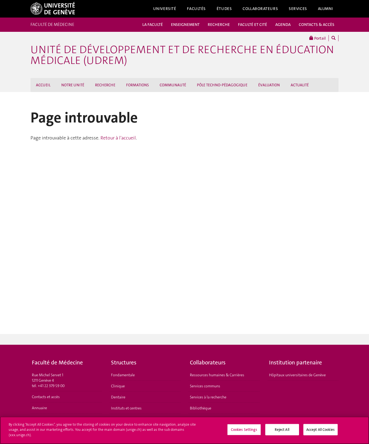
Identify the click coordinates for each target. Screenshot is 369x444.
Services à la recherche (208, 397)
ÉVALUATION (269, 85)
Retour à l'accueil (118, 138)
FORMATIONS (137, 85)
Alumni (325, 8)
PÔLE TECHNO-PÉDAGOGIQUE (222, 85)
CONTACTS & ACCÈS (316, 24)
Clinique (118, 386)
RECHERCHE (219, 24)
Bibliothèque (200, 408)
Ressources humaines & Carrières (217, 375)
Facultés (196, 8)
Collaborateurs (260, 8)
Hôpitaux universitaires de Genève (297, 375)
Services (298, 8)
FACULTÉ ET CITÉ (252, 24)
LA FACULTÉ (152, 24)
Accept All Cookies (320, 429)
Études (224, 8)
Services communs (205, 386)
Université (164, 8)
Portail (319, 38)
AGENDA (283, 24)
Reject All (282, 429)
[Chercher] (333, 38)
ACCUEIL (43, 85)
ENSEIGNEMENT (185, 24)
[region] (184, 430)
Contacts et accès (46, 396)
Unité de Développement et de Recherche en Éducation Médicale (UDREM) (182, 55)
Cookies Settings (244, 429)
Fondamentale (123, 375)
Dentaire (118, 397)
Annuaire (39, 407)
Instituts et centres (126, 408)
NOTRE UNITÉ (72, 85)
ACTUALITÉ (300, 85)
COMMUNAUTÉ (173, 85)
